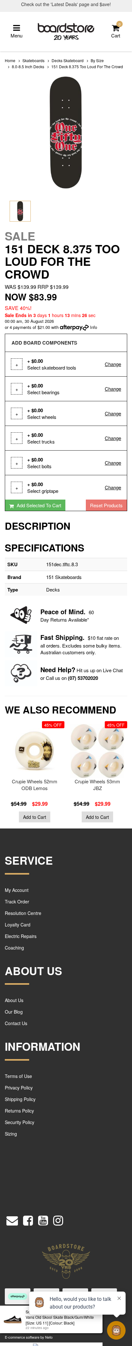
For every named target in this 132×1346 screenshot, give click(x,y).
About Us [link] (14, 1000)
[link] (28, 1219)
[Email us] (12, 1219)
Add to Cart (34, 817)
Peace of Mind (62, 611)
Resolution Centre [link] (23, 913)
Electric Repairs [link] (21, 936)
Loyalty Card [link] (17, 924)
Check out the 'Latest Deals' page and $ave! (66, 4)
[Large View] (20, 211)
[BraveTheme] (66, 30)
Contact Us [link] (16, 1023)
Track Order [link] (17, 901)
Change (113, 364)
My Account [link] (17, 890)
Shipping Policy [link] (20, 1099)
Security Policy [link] (19, 1122)
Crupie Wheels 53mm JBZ (97, 784)
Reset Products (106, 505)
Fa (44, 637)
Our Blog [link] (14, 1011)
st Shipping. (66, 637)
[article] (33, 773)
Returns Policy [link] (19, 1110)
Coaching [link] (14, 947)
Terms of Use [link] (18, 1076)
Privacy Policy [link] (19, 1087)
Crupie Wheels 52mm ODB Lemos (34, 784)
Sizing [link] (11, 1133)
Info (93, 327)
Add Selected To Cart (38, 505)
